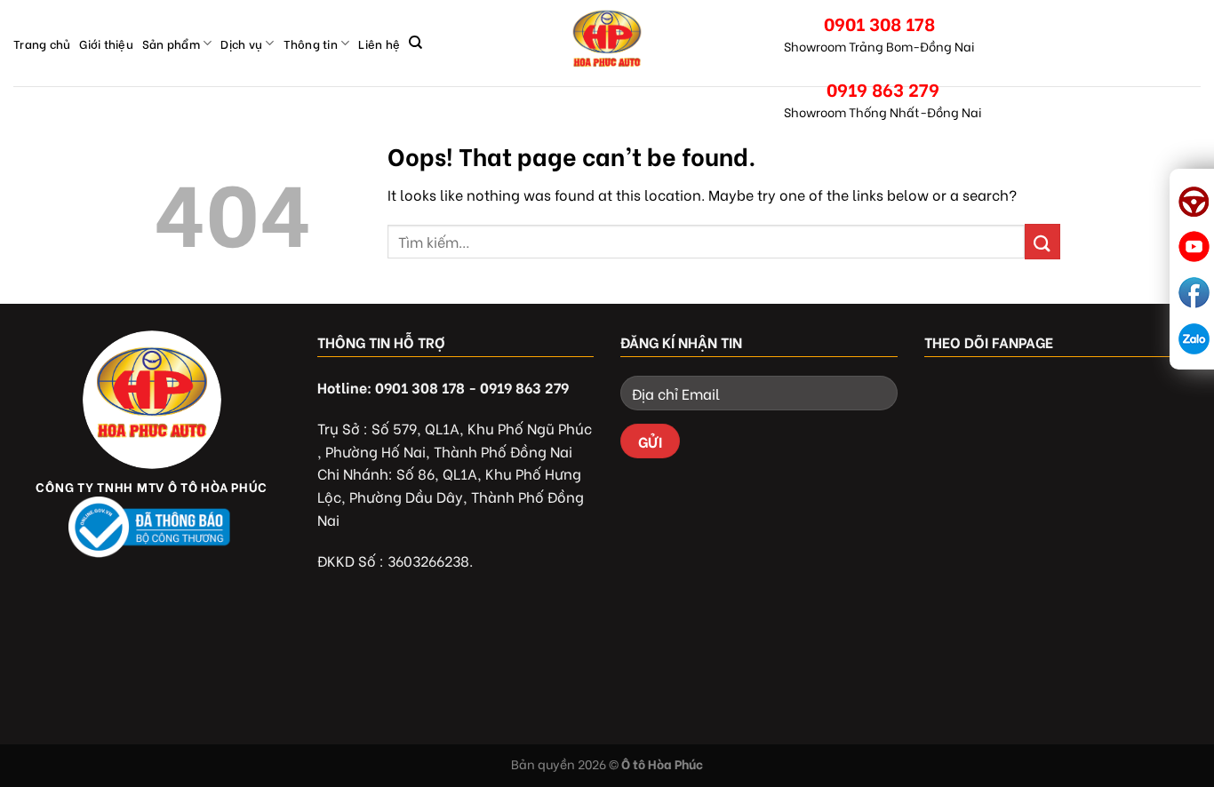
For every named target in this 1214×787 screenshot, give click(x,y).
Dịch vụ (241, 44)
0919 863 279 (883, 88)
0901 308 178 (879, 23)
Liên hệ (379, 44)
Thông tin (311, 44)
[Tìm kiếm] (415, 43)
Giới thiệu (106, 44)
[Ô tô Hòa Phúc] (607, 43)
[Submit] (1042, 241)
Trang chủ (41, 44)
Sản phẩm (171, 44)
